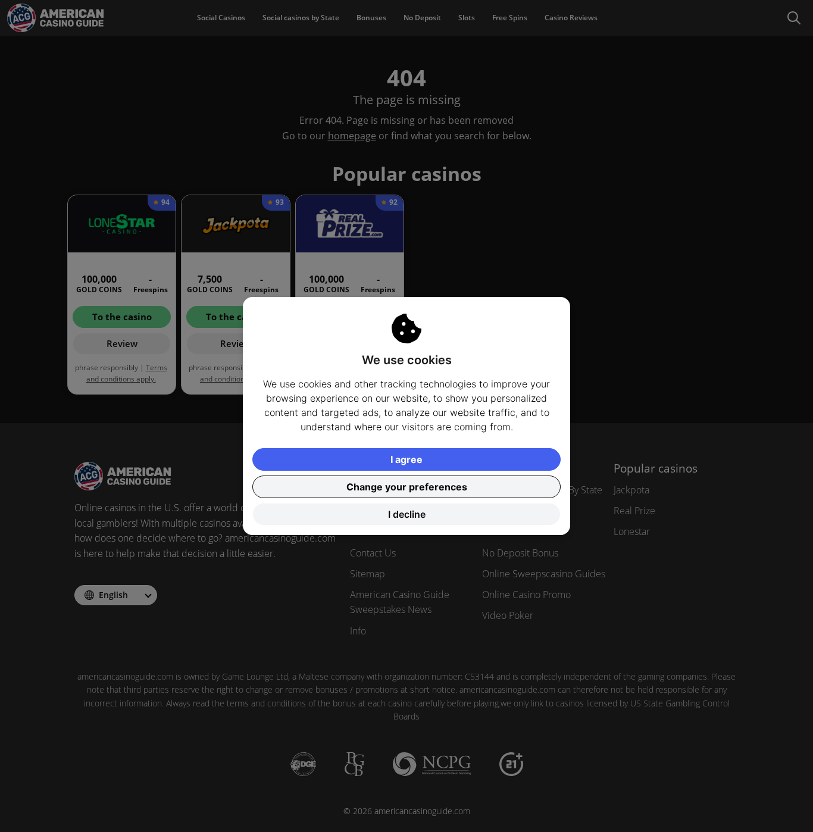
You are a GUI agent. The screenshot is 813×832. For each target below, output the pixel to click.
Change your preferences (406, 487)
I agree (406, 459)
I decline (407, 514)
